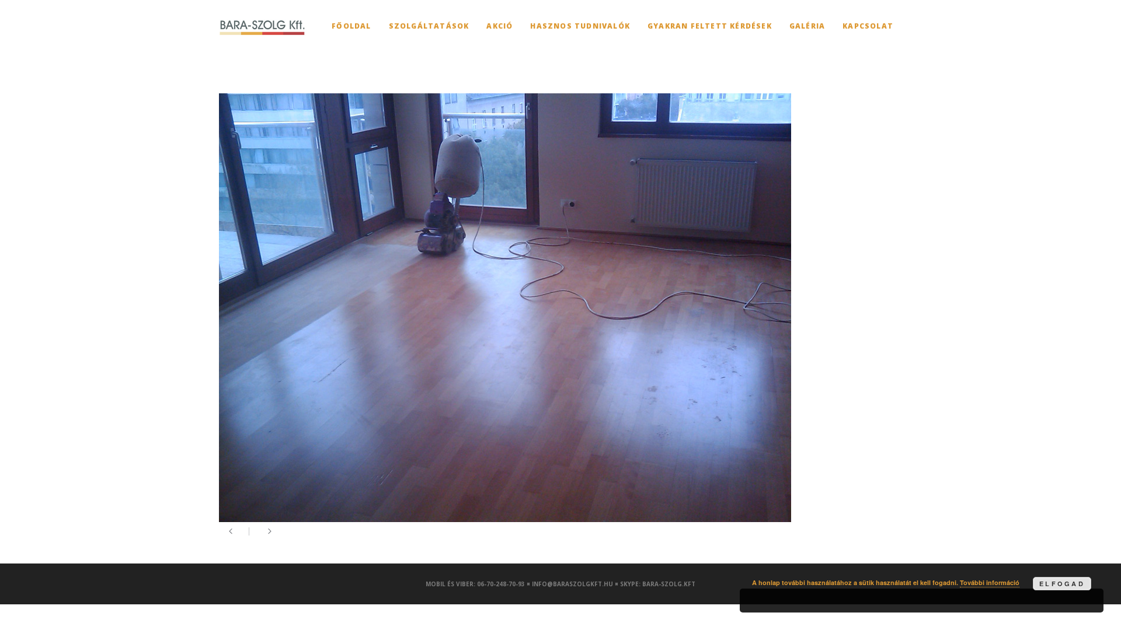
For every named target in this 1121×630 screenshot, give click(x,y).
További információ (989, 582)
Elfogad (1062, 583)
